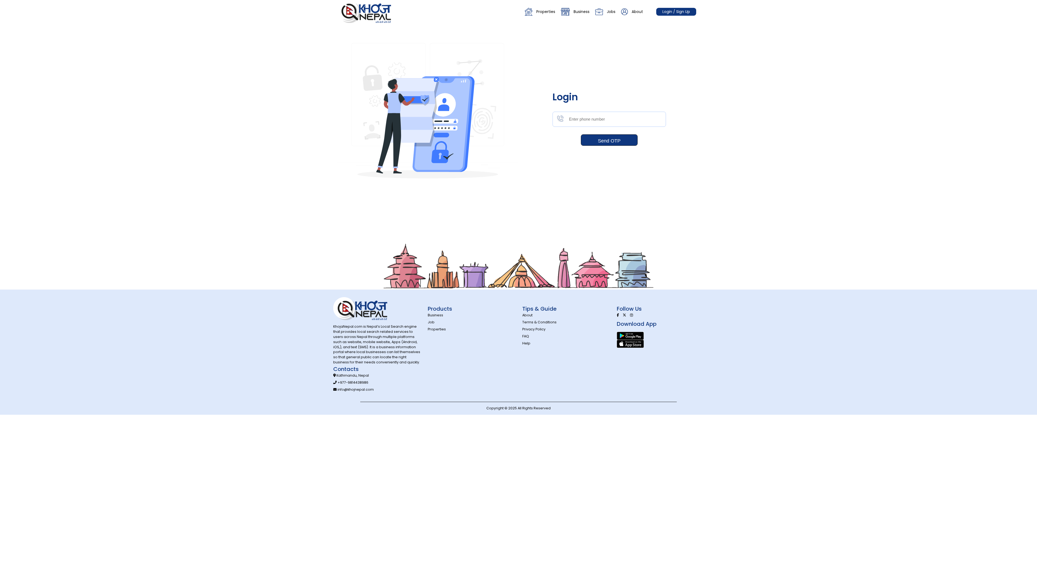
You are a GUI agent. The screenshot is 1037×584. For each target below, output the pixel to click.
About (637, 11)
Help (526, 343)
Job (431, 322)
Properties (545, 11)
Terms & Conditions (539, 322)
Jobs (611, 11)
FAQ (525, 336)
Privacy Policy (534, 329)
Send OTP (609, 141)
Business (582, 11)
